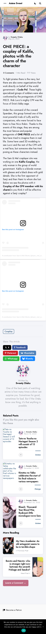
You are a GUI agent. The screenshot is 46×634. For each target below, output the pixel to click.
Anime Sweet (15, 3)
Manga (38, 489)
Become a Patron (14, 610)
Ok (24, 630)
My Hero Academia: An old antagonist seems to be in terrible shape (28, 544)
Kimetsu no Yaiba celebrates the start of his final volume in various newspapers (29, 477)
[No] (43, 626)
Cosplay (9, 331)
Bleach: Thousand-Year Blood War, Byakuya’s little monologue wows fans (30, 511)
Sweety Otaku (17, 37)
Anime (38, 454)
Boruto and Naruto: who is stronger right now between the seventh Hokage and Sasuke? (18, 565)
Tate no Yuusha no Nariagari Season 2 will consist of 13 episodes (28, 443)
